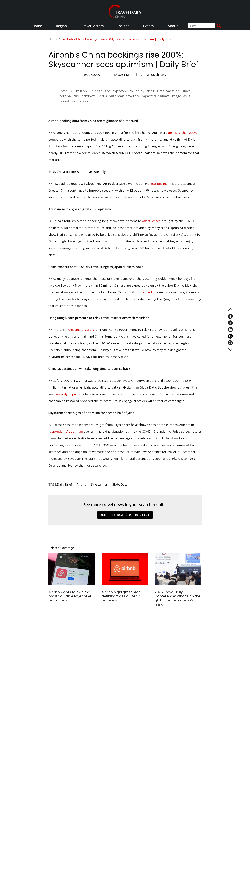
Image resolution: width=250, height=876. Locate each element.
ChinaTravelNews (153, 75)
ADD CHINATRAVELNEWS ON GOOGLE (125, 515)
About (173, 26)
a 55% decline (158, 184)
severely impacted (69, 394)
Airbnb (82, 484)
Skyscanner (99, 484)
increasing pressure (80, 330)
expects (148, 292)
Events (148, 26)
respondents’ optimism (65, 431)
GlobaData (120, 484)
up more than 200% (182, 133)
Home (37, 26)
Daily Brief (64, 484)
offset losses (151, 221)
